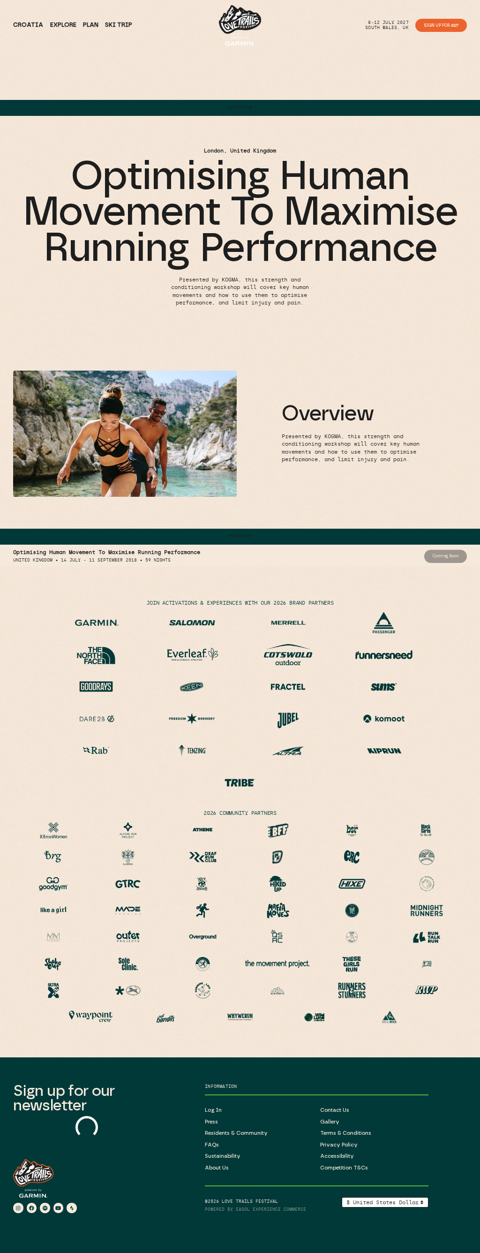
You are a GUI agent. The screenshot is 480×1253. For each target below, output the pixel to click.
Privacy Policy (339, 1144)
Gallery (329, 1121)
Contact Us (334, 1110)
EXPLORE (63, 25)
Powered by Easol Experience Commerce (255, 1209)
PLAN (90, 25)
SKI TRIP (118, 25)
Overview (239, 107)
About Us (217, 1167)
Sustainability (222, 1156)
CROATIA (28, 25)
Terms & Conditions (345, 1133)
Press (211, 1121)
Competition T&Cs (344, 1167)
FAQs (212, 1144)
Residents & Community (236, 1133)
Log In (213, 1110)
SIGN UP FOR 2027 (441, 25)
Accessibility (337, 1156)
